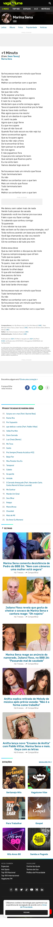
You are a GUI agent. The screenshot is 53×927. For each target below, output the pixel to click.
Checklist (10, 511)
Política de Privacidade (35, 872)
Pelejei (9, 503)
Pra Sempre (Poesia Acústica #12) (20, 452)
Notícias (45, 9)
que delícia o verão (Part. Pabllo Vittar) (21, 427)
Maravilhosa (11, 507)
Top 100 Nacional (8, 872)
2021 (12, 339)
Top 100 (16, 9)
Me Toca (9, 444)
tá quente (10, 474)
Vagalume (13, 3)
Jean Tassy (13, 56)
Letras (3, 27)
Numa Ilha (10, 418)
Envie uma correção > (29, 379)
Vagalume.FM (44, 762)
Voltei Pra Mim (12, 431)
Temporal (10, 465)
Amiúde (9, 478)
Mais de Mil (10, 515)
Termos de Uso (32, 869)
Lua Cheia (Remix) (13, 440)
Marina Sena (23, 17)
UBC (39, 325)
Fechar (26, 912)
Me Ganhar (10, 490)
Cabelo (9, 470)
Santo (8, 448)
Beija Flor (10, 457)
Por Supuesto (11, 422)
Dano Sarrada (12, 435)
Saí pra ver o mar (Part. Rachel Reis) (21, 414)
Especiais (5, 866)
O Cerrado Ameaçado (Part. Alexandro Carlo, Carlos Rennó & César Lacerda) (24, 484)
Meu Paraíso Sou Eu (14, 461)
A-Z (36, 9)
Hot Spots (5, 869)
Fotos (20, 27)
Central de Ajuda (33, 866)
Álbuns (12, 27)
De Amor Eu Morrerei (14, 520)
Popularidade (31, 27)
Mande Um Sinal (12, 494)
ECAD (3, 341)
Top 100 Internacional (10, 876)
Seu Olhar (10, 498)
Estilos (27, 9)
